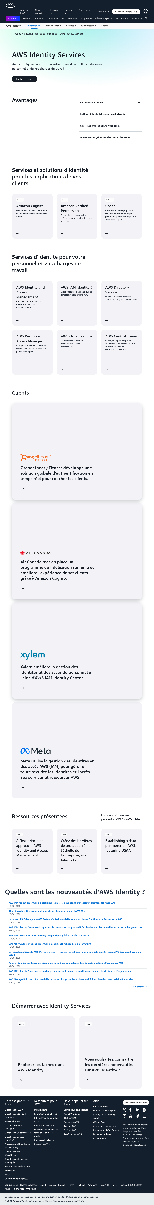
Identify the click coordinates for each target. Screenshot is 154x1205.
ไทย (131, 1185)
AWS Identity (13, 25)
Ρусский (123, 1185)
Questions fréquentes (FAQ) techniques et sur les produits (47, 1132)
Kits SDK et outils (72, 1114)
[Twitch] (126, 1116)
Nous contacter (39, 11)
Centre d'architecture (44, 1125)
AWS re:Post (99, 1122)
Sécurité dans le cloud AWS (17, 1166)
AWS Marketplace (130, 18)
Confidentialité (12, 1196)
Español (62, 1185)
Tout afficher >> (139, 986)
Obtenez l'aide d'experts (104, 1110)
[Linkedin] (139, 1110)
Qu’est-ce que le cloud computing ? (15, 1115)
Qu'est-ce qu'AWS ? (14, 1109)
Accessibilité (27, 1196)
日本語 (139, 1185)
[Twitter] (126, 1110)
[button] (126, 11)
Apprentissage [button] (88, 25)
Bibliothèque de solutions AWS (46, 1119)
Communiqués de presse (16, 1178)
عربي (15, 1185)
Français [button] (69, 10)
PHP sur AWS (70, 1130)
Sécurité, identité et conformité (40, 33)
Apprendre (86, 18)
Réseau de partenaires (106, 18)
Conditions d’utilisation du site (49, 1196)
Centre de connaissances (104, 1126)
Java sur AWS (70, 1126)
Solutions (39, 18)
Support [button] (54, 10)
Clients (104, 25)
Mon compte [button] (85, 10)
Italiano (81, 1185)
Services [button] (70, 25)
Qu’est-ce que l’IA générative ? (13, 1153)
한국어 (8, 1189)
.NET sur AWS (70, 1118)
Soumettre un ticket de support (104, 1116)
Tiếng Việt (104, 1185)
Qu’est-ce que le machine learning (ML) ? (16, 1161)
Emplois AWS (99, 1138)
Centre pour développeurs (76, 1109)
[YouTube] (132, 1116)
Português (92, 1185)
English (52, 1185)
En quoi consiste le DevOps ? (13, 1127)
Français (71, 1185)
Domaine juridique (102, 1134)
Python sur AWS (71, 1122)
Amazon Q (13, 18)
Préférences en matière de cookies (82, 1196)
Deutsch (42, 1185)
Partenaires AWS (42, 1144)
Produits (27, 18)
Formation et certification (46, 1114)
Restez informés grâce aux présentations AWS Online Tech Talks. (121, 817)
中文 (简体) (19, 1189)
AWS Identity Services (71, 33)
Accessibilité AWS (13, 1121)
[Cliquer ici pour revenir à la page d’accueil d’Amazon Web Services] (10, 5)
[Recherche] (146, 19)
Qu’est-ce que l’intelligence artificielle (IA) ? (17, 1146)
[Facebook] (132, 1110)
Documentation (70, 18)
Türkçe (114, 1185)
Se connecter (103, 11)
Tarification (53, 18)
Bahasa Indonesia (28, 1185)
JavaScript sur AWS (73, 1134)
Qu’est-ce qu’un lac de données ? (15, 1138)
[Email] (146, 1116)
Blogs (7, 1174)
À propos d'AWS (24, 11)
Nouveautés (10, 1170)
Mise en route (40, 1109)
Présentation (34, 25)
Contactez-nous (100, 1106)
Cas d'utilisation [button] (52, 25)
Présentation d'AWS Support (106, 1130)
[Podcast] (139, 1116)
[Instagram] (146, 1110)
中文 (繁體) (31, 1189)
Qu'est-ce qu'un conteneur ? (18, 1132)
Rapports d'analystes (44, 1140)
